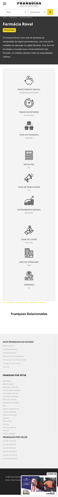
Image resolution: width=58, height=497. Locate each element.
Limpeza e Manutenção (11, 409)
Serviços (6, 430)
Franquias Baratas (10, 349)
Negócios (6, 418)
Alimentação (7, 381)
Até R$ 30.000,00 (9, 444)
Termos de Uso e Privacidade (14, 360)
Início (5, 17)
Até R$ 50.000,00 (9, 448)
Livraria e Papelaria (9, 412)
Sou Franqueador (9, 353)
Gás (4, 406)
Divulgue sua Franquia (11, 363)
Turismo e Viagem (9, 433)
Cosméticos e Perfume (10, 396)
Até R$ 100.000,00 (10, 451)
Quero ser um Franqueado (13, 356)
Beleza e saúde (8, 384)
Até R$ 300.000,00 (10, 458)
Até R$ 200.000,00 (10, 455)
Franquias (13, 17)
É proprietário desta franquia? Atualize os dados (24, 302)
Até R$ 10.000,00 (9, 441)
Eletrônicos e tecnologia (11, 402)
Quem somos (8, 346)
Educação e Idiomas (10, 399)
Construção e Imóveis (10, 393)
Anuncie (6, 367)
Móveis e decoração (10, 415)
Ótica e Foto (7, 421)
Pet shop (6, 424)
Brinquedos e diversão (10, 387)
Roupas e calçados (9, 427)
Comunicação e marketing (12, 390)
